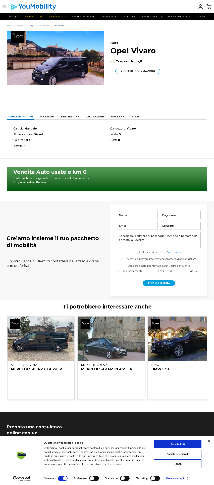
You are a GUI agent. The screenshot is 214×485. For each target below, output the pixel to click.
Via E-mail (166, 271)
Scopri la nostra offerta (28, 182)
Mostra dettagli (175, 478)
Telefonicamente (133, 271)
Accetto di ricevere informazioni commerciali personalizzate (161, 258)
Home (9, 25)
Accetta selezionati (178, 454)
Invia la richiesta (159, 283)
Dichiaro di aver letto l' (161, 252)
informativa (174, 252)
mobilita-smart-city (152, 16)
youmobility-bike (34, 16)
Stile (135, 116)
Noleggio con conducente (38, 25)
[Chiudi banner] (209, 441)
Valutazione (95, 116)
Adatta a (118, 116)
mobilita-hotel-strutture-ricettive (118, 16)
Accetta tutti (178, 444)
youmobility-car (57, 16)
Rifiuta (177, 463)
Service (200, 16)
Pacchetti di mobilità (179, 16)
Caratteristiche (20, 116)
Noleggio (14, 16)
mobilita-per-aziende (83, 16)
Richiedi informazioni (138, 71)
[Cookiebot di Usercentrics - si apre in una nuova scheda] (21, 478)
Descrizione (70, 116)
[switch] (94, 478)
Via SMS (194, 271)
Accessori (47, 116)
